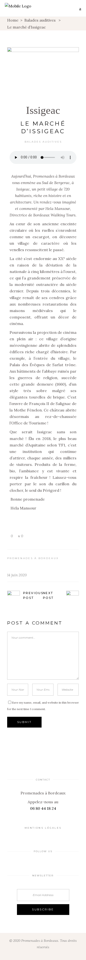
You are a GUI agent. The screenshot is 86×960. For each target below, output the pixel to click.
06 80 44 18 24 (43, 808)
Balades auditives (40, 20)
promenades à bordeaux (33, 558)
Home (12, 20)
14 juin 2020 (17, 575)
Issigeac (43, 110)
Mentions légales (43, 827)
